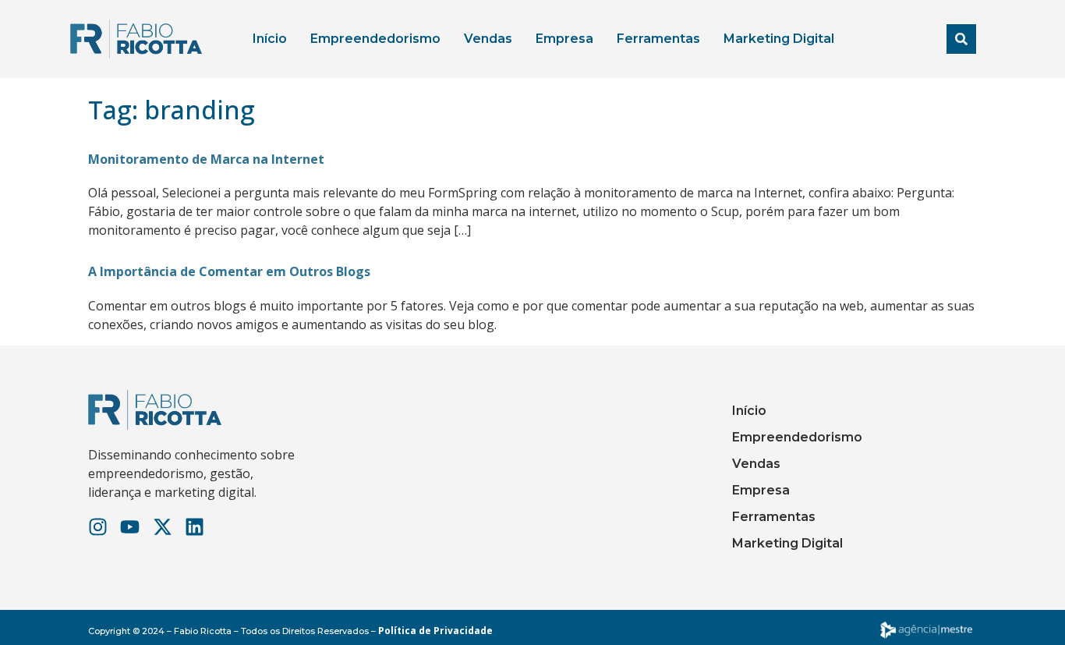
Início (270, 38)
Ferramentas (658, 38)
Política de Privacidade (435, 630)
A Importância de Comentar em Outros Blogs (229, 271)
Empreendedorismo (375, 38)
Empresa (564, 38)
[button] (961, 39)
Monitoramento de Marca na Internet (206, 159)
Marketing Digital (779, 38)
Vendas (488, 38)
